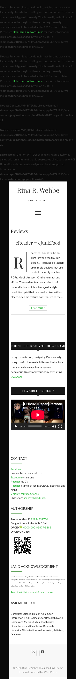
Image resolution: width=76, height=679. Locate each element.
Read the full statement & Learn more (32, 592)
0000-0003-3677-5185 (37, 527)
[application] (38, 415)
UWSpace (16, 376)
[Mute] (54, 426)
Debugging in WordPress (28, 31)
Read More (38, 308)
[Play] (16, 426)
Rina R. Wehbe (38, 190)
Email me (16, 469)
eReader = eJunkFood (38, 243)
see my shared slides (35, 497)
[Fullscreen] (60, 426)
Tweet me (16, 477)
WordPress (50, 672)
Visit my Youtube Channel (25, 493)
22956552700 (39, 519)
